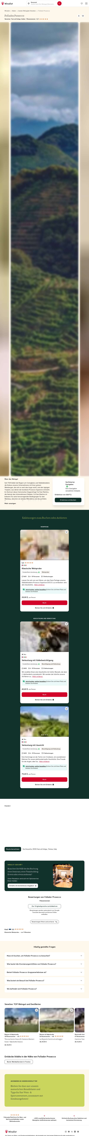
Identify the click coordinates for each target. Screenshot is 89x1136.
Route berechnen (12, 849)
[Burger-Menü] (85, 3)
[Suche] (59, 3)
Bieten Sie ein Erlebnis (43, 608)
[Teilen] (78, 15)
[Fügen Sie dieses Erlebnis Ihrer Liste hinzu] (66, 532)
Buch (44, 603)
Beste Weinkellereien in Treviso (18, 1062)
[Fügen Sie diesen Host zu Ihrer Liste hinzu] (82, 15)
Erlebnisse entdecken (68, 500)
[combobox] (43, 3)
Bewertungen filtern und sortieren (43, 922)
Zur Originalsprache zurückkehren (44, 906)
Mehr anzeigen (10, 503)
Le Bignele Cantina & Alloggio (51, 1039)
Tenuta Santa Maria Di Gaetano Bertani (19, 1039)
